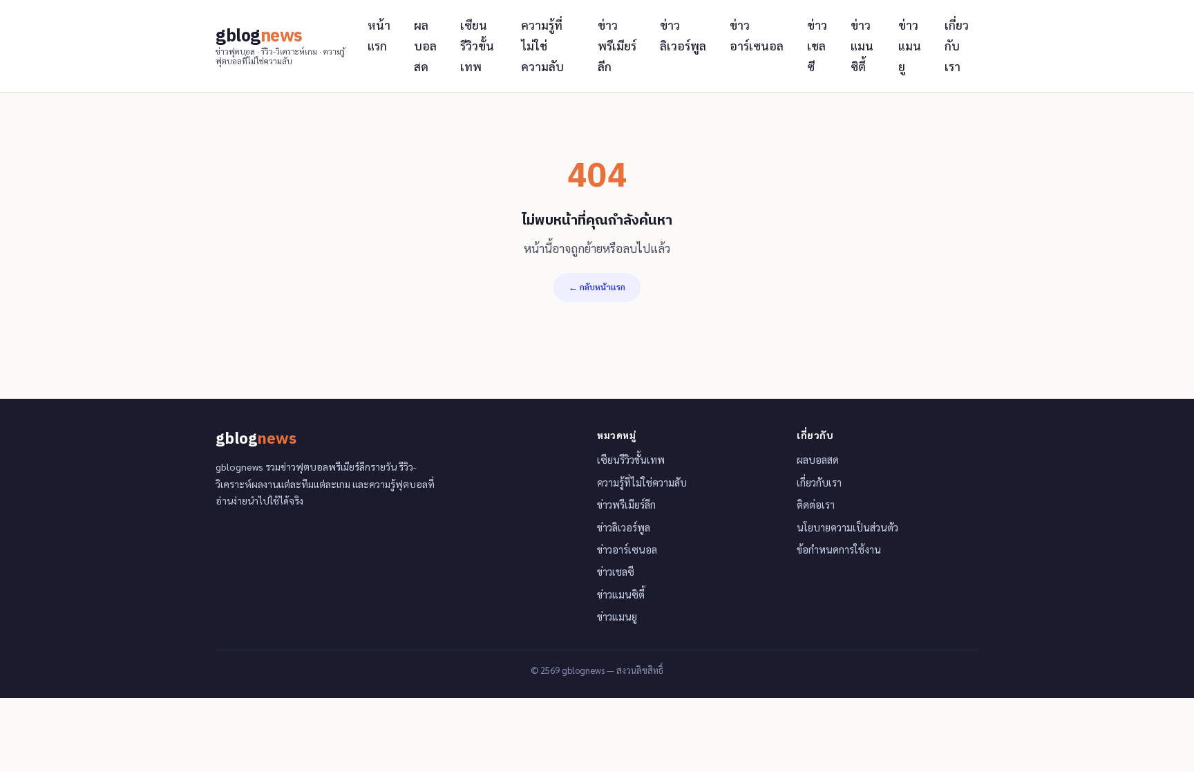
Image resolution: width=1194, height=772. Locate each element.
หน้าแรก (379, 35)
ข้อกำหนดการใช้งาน (839, 549)
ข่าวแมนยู (909, 45)
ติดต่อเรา (816, 504)
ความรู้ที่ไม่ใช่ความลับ (542, 45)
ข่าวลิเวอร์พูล (683, 35)
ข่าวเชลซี (817, 45)
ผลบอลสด (425, 45)
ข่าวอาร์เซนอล (757, 35)
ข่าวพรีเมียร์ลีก (617, 45)
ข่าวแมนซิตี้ (862, 45)
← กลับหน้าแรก (597, 286)
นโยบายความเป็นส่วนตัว (847, 527)
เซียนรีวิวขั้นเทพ (477, 45)
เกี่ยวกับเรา (957, 45)
